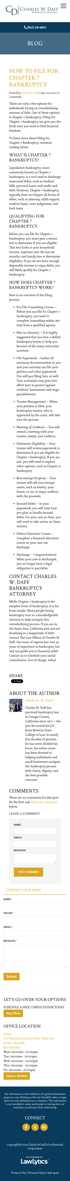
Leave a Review (17, 1076)
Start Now (13, 1013)
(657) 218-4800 (37, 27)
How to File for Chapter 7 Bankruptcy (33, 78)
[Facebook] (26, 1127)
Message (20, 850)
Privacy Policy (36, 1172)
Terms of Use (18, 1172)
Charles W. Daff (30, 93)
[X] (35, 1127)
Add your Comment (44, 802)
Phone (9, 913)
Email (18, 837)
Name (17, 825)
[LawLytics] (35, 1160)
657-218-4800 (12, 1047)
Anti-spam (53, 1172)
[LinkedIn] (44, 1127)
